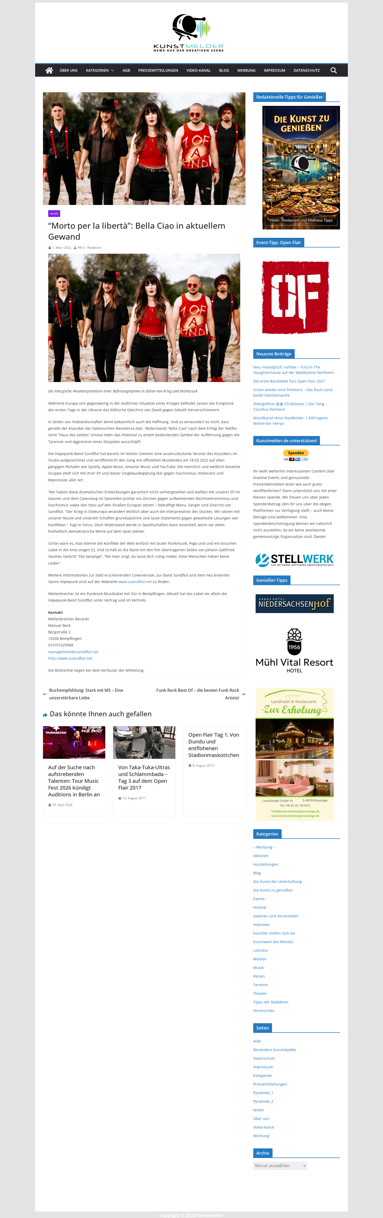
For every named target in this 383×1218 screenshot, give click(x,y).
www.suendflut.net (135, 581)
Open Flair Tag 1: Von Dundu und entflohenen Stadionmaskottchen (213, 745)
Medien (260, 958)
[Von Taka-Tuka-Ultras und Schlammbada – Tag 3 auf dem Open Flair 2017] (144, 730)
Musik (54, 213)
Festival (259, 907)
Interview (261, 924)
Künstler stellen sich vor (274, 933)
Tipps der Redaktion (270, 1001)
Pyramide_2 (263, 1101)
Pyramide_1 (263, 1092)
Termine (260, 984)
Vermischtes (264, 1010)
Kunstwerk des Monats (273, 941)
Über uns (69, 70)
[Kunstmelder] (49, 70)
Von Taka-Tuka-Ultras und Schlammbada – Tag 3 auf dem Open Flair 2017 (144, 777)
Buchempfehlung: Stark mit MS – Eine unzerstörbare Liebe (86, 694)
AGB (126, 70)
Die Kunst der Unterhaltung (277, 881)
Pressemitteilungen (158, 70)
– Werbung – (264, 847)
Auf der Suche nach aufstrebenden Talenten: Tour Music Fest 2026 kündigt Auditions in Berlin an (74, 781)
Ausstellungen (265, 864)
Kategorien (97, 70)
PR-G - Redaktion (90, 247)
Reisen (259, 976)
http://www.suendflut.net (70, 658)
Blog (224, 70)
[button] (111, 70)
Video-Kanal (199, 70)
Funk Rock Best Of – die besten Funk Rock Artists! (197, 694)
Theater (260, 993)
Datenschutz (307, 70)
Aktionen (261, 855)
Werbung (246, 70)
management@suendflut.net (73, 651)
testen (258, 1109)
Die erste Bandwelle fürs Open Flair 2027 (289, 381)
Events (259, 898)
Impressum (274, 70)
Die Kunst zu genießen (273, 890)
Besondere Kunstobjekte (274, 1049)
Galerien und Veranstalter (276, 915)
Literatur (260, 950)
